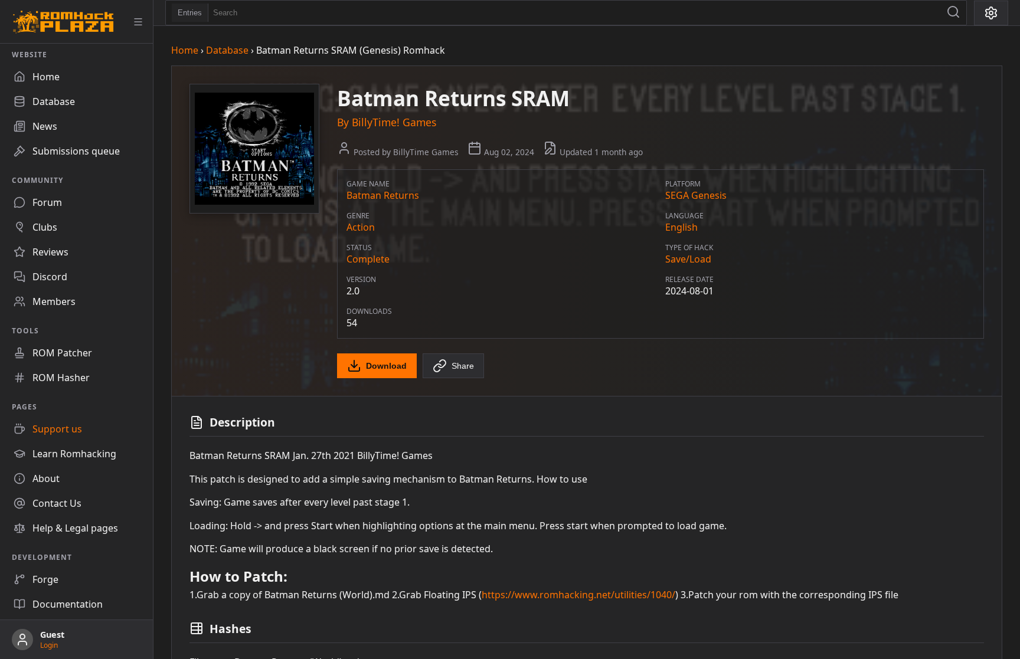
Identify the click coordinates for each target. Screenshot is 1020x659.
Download (386, 366)
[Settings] (991, 13)
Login (49, 645)
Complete (368, 259)
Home (184, 50)
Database (227, 50)
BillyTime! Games (394, 122)
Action (360, 227)
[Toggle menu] (138, 22)
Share (463, 366)
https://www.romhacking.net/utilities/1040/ (578, 594)
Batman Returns (382, 195)
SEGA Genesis (696, 195)
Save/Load (688, 259)
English (681, 227)
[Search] (953, 13)
